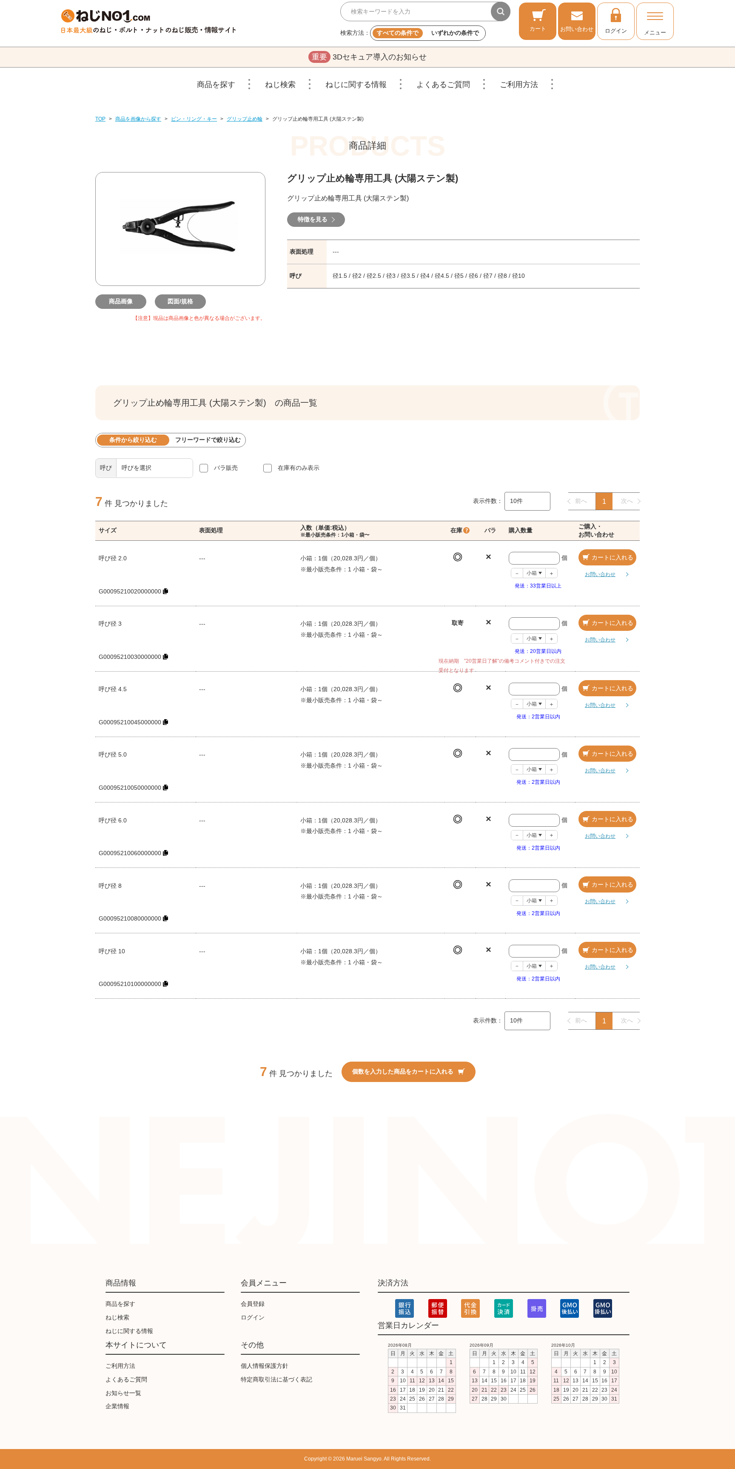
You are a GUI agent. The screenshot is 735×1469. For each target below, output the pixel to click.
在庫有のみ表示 (298, 467)
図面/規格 (180, 301)
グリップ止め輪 (244, 119)
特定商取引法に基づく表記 (276, 1379)
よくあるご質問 (443, 84)
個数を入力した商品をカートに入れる (402, 1071)
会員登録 (253, 1303)
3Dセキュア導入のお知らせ (369, 57)
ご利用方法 (519, 84)
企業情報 (117, 1406)
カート (538, 28)
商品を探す (216, 84)
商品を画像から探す (138, 119)
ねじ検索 (280, 84)
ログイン (616, 31)
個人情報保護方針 (264, 1365)
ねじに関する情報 (356, 84)
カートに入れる (612, 557)
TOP (100, 119)
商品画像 (121, 301)
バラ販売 (226, 467)
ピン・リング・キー (194, 119)
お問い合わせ (576, 29)
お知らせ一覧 (123, 1393)
